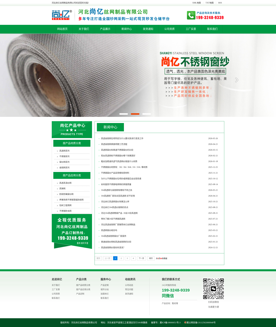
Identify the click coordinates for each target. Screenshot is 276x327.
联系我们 (212, 29)
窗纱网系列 (64, 162)
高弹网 (62, 188)
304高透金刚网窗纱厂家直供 (159, 236)
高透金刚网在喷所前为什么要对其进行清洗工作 (159, 138)
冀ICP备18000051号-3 (170, 322)
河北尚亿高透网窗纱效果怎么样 (159, 202)
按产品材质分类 (72, 143)
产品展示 (105, 29)
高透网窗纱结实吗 (159, 230)
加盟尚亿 (105, 294)
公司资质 (169, 29)
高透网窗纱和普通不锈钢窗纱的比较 (159, 150)
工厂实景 (191, 29)
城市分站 (105, 289)
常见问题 (129, 289)
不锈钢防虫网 (65, 211)
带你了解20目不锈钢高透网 (159, 219)
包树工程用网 (65, 205)
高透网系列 (64, 151)
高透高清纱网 (65, 183)
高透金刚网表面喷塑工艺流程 (159, 144)
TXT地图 (210, 3)
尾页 (151, 258)
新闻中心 (126, 29)
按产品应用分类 (72, 175)
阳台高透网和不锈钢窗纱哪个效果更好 (159, 156)
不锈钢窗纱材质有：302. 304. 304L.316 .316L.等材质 (159, 167)
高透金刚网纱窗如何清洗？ (159, 247)
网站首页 (62, 29)
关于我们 (84, 29)
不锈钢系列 (64, 156)
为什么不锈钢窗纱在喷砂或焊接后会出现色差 (159, 179)
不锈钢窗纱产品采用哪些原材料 (159, 173)
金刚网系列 (64, 168)
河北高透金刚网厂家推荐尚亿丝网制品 (159, 225)
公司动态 (129, 285)
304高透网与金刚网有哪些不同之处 (159, 190)
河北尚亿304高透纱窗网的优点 (159, 207)
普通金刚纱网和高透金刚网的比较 (159, 242)
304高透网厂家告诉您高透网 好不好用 (159, 196)
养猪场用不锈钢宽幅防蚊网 (71, 200)
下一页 (141, 258)
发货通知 (148, 29)
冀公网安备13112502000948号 (201, 322)
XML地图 (196, 3)
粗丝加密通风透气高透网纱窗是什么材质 (159, 161)
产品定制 (80, 294)
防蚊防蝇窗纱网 (66, 194)
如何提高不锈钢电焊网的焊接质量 (159, 184)
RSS (220, 3)
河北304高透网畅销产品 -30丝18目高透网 (159, 213)
